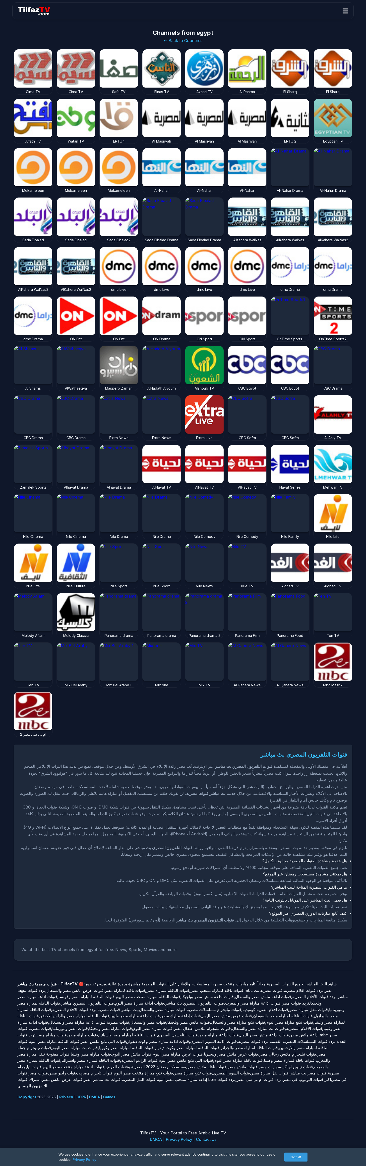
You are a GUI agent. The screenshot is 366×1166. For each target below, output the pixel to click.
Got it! (296, 1157)
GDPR (81, 1097)
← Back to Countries (183, 40)
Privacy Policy (179, 1139)
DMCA (94, 1097)
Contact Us (206, 1139)
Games (109, 1097)
